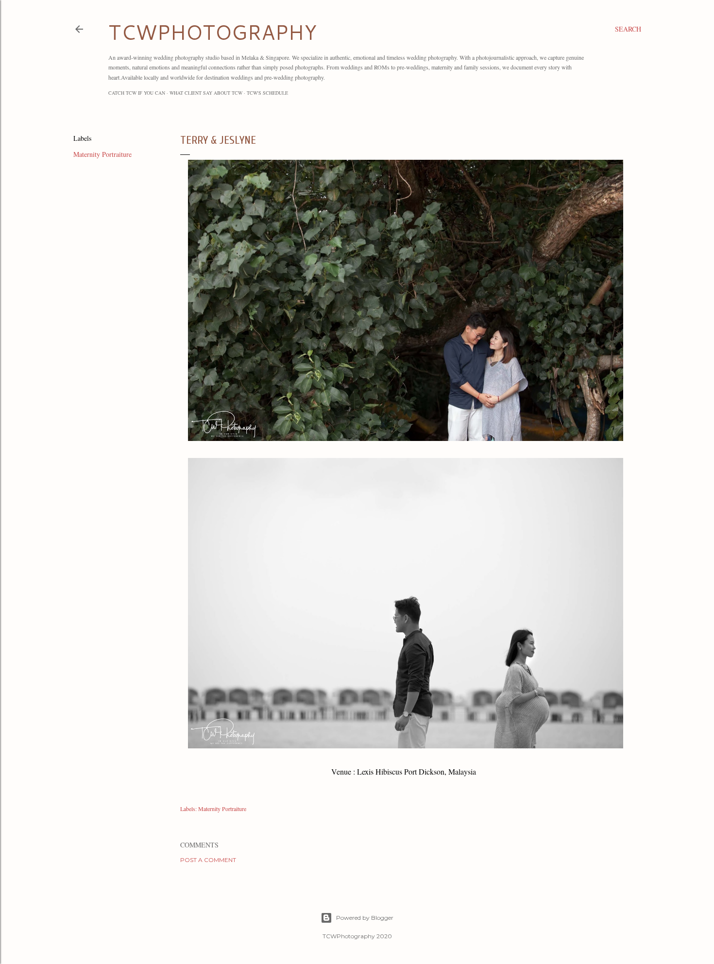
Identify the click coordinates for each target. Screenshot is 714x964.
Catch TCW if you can (136, 92)
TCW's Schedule (267, 92)
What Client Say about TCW (206, 92)
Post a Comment (208, 859)
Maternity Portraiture (102, 154)
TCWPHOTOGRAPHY (212, 32)
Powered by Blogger (364, 917)
